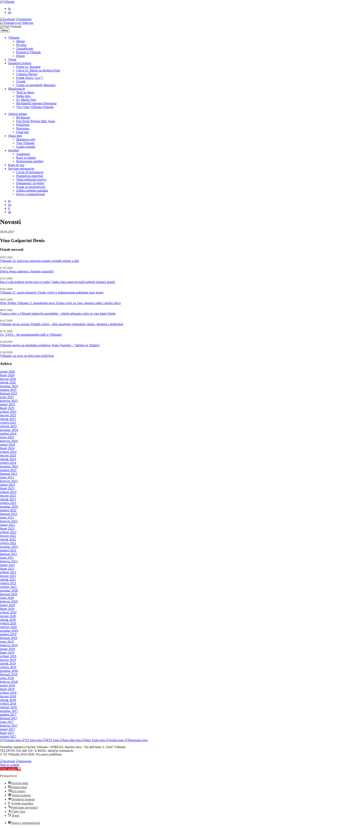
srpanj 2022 (7, 525)
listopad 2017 (8, 718)
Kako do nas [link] (16, 165)
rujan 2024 (7, 437)
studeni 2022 (8, 510)
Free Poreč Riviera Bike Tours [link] (35, 121)
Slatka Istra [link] (23, 96)
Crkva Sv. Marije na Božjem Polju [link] (38, 70)
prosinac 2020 (9, 590)
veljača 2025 (8, 422)
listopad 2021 (8, 554)
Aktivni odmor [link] (17, 114)
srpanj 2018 (7, 685)
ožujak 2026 (8, 382)
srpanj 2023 (7, 484)
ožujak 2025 (8, 419)
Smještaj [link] (13, 150)
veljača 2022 (8, 543)
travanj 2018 (8, 696)
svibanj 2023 (8, 492)
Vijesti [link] (12, 59)
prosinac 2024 (9, 430)
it (9, 208)
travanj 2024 (8, 455)
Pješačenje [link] (23, 125)
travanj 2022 (8, 535)
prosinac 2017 (9, 711)
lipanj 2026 (7, 375)
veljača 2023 (8, 503)
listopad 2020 (8, 594)
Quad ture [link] (22, 132)
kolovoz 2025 (9, 400)
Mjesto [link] (20, 41)
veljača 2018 (8, 703)
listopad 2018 (8, 674)
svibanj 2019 (8, 656)
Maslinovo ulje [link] (25, 139)
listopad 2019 (8, 638)
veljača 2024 (8, 462)
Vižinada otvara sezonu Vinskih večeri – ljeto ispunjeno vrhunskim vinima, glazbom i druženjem (61, 324)
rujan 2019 (7, 641)
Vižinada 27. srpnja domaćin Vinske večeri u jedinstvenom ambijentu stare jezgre (52, 292)
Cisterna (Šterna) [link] (27, 74)
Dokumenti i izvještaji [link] (30, 183)
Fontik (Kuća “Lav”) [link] (29, 77)
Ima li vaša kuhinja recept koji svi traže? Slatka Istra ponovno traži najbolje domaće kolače (57, 282)
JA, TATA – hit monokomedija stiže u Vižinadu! (31, 334)
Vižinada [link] (13, 37)
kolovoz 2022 (9, 521)
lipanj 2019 (7, 652)
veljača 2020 (8, 623)
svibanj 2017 (8, 736)
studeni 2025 (8, 389)
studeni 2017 (8, 714)
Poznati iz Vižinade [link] (28, 52)
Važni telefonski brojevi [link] (31, 179)
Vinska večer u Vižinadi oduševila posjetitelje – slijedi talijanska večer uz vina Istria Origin (57, 313)
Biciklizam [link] (23, 117)
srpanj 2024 (7, 444)
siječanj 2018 (8, 707)
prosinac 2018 (9, 670)
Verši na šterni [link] (25, 92)
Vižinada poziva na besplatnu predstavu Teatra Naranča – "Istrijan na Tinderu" (50, 345)
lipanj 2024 (7, 448)
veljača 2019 (8, 667)
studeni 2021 (8, 550)
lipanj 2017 (7, 733)
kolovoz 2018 (9, 681)
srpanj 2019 (7, 649)
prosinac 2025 (9, 386)
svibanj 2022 (8, 532)
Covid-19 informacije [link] (30, 172)
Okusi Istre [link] (15, 135)
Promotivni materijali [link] (29, 176)
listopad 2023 (8, 473)
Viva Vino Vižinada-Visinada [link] (35, 107)
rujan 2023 (7, 477)
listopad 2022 (8, 514)
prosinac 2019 (9, 630)
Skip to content (9, 765)
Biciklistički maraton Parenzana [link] (36, 103)
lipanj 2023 (7, 488)
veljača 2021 (8, 583)
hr (9, 8)
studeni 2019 (8, 634)
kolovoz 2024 (9, 441)
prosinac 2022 (9, 506)
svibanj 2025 (8, 411)
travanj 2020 (8, 616)
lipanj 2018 (7, 689)
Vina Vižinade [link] (25, 143)
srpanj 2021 (7, 565)
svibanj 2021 (8, 572)
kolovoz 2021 (9, 561)
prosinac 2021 (9, 546)
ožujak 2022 (8, 539)
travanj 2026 (8, 379)
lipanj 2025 (7, 408)
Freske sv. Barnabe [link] (28, 67)
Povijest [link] (21, 45)
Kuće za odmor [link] (26, 157)
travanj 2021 (8, 576)
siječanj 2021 (8, 587)
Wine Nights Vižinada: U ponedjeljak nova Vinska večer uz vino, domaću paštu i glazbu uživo (60, 303)
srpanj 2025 (7, 404)
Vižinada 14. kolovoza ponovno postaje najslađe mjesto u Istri (39, 261)
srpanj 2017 (7, 729)
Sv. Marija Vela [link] (26, 99)
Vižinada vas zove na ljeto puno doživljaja (27, 355)
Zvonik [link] (21, 81)
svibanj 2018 (8, 692)
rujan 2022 (7, 517)
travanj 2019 (8, 660)
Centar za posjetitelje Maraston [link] (35, 85)
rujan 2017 (7, 722)
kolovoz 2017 (9, 725)
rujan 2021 (7, 557)
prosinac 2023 (9, 466)
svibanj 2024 (8, 452)
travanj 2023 (8, 495)
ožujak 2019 (8, 663)
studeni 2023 (8, 470)
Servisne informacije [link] (21, 168)
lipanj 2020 (7, 608)
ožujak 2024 (8, 459)
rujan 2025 (7, 397)
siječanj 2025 (8, 426)
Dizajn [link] (20, 56)
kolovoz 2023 (9, 481)
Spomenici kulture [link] (19, 63)
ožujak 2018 (8, 700)
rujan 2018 (7, 678)
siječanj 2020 (8, 627)
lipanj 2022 (7, 528)
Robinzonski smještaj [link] (29, 161)
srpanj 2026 (7, 371)
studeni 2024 (8, 433)
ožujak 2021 (8, 579)
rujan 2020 (7, 598)
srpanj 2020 (7, 605)
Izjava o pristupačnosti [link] (30, 194)
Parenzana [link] (22, 128)
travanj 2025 (8, 415)
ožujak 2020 (8, 619)
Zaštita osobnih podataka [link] (32, 190)
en (9, 12)
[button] (5, 30)
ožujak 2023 (8, 499)
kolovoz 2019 (9, 645)
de (9, 212)
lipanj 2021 (7, 568)
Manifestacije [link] (16, 88)
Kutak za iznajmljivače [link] (30, 187)
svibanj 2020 (8, 612)
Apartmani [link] (23, 154)
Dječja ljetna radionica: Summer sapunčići (27, 271)
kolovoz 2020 (9, 601)
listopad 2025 (8, 393)
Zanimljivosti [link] (24, 48)
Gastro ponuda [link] (25, 146)
